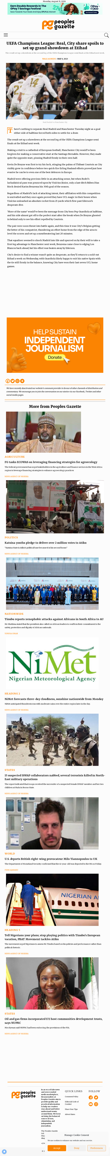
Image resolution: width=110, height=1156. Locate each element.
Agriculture (15, 456)
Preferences (96, 1148)
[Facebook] (8, 381)
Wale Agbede (49, 59)
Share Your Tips (71, 1109)
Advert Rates (70, 1114)
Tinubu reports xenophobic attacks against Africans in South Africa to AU (54, 619)
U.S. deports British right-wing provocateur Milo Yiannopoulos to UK (51, 859)
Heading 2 (12, 693)
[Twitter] (12, 381)
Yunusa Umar (11, 633)
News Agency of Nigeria (16, 476)
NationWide (14, 613)
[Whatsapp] (17, 381)
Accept (56, 1148)
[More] (22, 381)
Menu (6, 35)
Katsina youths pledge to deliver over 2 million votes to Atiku (46, 542)
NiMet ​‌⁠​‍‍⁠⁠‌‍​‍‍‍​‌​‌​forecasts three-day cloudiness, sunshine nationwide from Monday (54, 699)
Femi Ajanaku (11, 870)
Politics (11, 537)
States (10, 770)
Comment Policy (71, 1097)
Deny (76, 1148)
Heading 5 (12, 930)
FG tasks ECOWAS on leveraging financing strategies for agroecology (51, 462)
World (10, 853)
